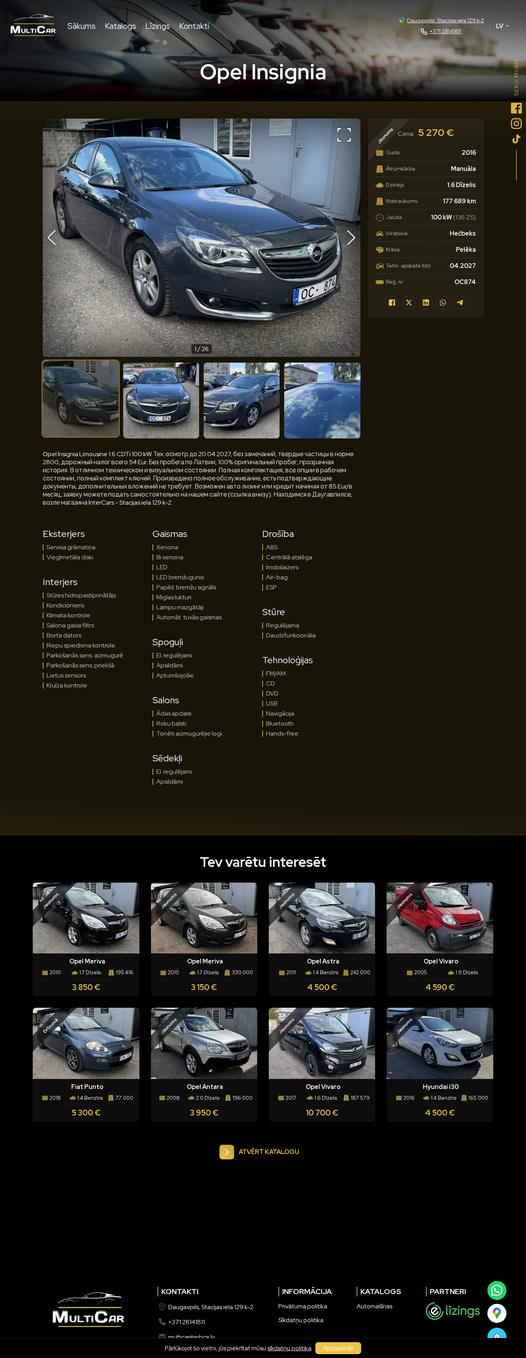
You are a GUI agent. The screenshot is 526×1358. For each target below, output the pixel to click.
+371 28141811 (445, 31)
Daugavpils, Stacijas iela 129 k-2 (445, 20)
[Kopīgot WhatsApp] (443, 302)
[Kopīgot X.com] (409, 302)
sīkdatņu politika (289, 1348)
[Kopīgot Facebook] (392, 302)
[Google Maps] (496, 1313)
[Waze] (496, 1337)
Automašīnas (374, 1306)
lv (499, 26)
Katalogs (120, 26)
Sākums (81, 26)
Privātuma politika (302, 1306)
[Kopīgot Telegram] (460, 302)
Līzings (157, 26)
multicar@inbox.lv (191, 1337)
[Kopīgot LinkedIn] (426, 302)
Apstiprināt (338, 1348)
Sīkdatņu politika (300, 1320)
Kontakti (194, 26)
